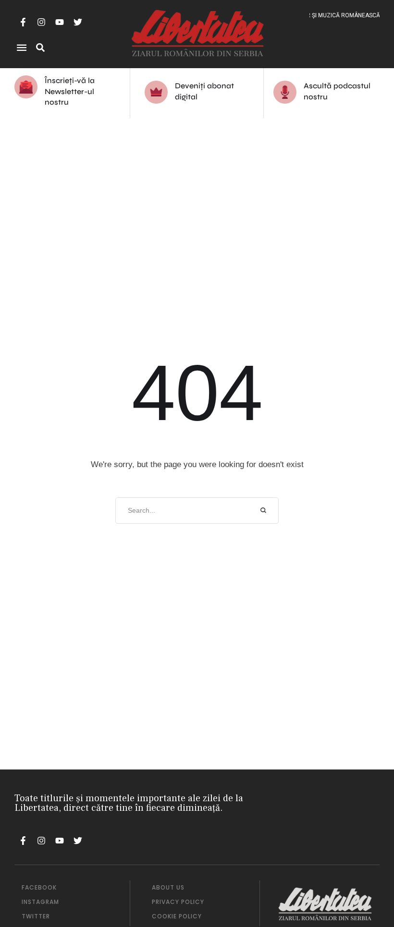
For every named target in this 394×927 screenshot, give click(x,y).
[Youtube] (59, 22)
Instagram (40, 902)
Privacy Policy (178, 902)
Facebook (39, 887)
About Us (168, 887)
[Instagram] (41, 22)
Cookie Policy (177, 916)
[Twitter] (77, 22)
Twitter (36, 916)
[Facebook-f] (23, 22)
